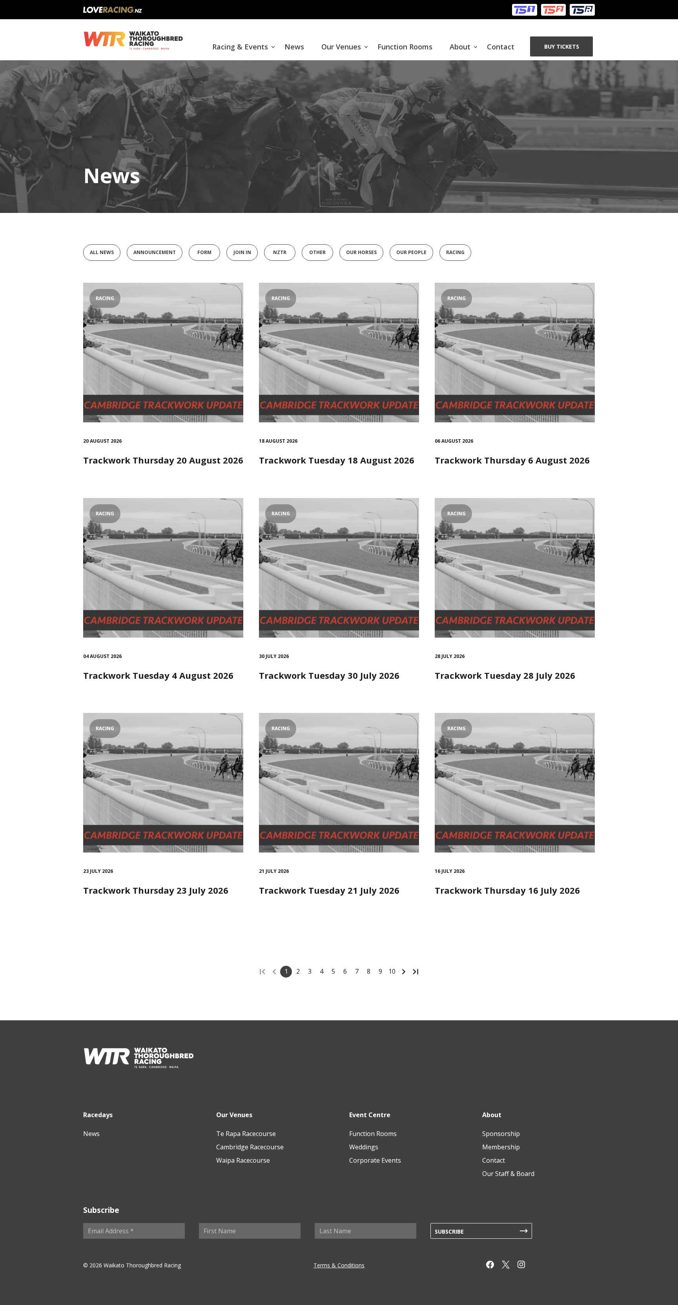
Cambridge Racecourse (250, 1147)
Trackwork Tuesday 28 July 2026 (505, 675)
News (294, 46)
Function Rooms (404, 46)
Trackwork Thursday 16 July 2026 (507, 890)
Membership (501, 1147)
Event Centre (369, 1115)
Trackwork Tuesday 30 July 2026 (329, 675)
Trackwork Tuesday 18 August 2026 (336, 460)
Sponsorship (501, 1133)
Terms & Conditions (339, 1265)
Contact (500, 46)
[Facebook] (494, 1266)
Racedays (98, 1115)
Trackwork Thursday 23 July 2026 (155, 890)
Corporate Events (375, 1160)
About (460, 46)
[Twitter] (510, 1266)
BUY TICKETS (561, 46)
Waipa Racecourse (243, 1160)
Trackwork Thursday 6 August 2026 (512, 460)
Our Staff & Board (508, 1173)
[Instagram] (525, 1266)
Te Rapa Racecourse (246, 1133)
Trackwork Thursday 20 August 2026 (163, 460)
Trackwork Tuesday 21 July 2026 (329, 890)
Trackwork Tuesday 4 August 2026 (158, 675)
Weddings (363, 1147)
